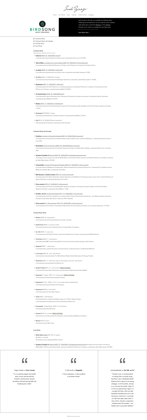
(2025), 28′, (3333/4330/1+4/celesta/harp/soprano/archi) (61, 155)
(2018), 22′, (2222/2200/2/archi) (50, 94)
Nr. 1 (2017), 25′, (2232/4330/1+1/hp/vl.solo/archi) (59, 203)
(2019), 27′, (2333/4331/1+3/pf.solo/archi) (52, 184)
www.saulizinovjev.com (75, 416)
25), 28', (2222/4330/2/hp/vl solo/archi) (58, 145)
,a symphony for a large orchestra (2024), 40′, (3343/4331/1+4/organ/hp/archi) (62, 63)
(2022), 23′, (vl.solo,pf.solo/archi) (55, 174)
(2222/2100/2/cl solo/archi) (59, 136)
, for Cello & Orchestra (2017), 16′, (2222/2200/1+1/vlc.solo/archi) (59, 193)
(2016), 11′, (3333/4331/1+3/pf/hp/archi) (49, 103)
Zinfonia (108, 25)
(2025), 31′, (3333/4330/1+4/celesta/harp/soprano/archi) (70, 344)
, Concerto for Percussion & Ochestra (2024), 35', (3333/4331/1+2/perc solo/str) (62, 165)
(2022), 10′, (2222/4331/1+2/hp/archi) (49, 70)
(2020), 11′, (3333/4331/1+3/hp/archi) (49, 84)
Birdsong (98, 25)
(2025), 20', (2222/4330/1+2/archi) (48, 55)
